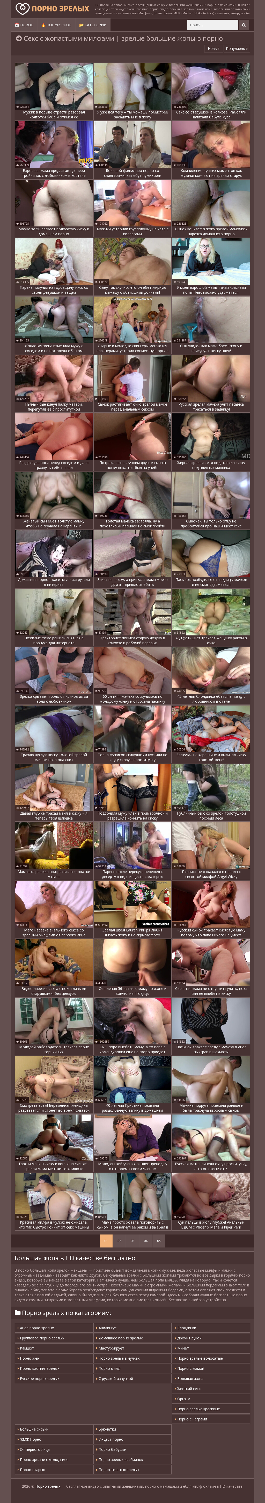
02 (119, 1241)
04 (146, 1241)
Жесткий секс (188, 1388)
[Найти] (244, 25)
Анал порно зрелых (36, 1327)
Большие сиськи (33, 1429)
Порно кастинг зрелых (39, 1368)
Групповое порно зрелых (41, 1338)
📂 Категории (93, 24)
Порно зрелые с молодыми (43, 1459)
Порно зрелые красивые (198, 1408)
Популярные (237, 48)
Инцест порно (110, 1439)
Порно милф (109, 1368)
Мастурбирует (111, 1348)
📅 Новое (24, 24)
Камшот (26, 1348)
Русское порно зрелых (39, 1378)
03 (132, 1241)
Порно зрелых (47, 1486)
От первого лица (34, 1449)
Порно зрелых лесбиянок (120, 1459)
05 (159, 1241)
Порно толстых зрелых (118, 1469)
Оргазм (183, 1398)
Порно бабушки (112, 1449)
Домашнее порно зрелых (120, 1338)
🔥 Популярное (56, 24)
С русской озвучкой (115, 1378)
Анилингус (107, 1327)
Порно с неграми (191, 1419)
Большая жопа (189, 1378)
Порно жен (29, 1358)
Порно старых (32, 1469)
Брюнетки (107, 1429)
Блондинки (186, 1327)
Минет (182, 1348)
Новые (213, 48)
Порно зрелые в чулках (118, 1358)
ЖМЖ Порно (30, 1439)
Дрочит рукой (189, 1338)
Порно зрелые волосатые (199, 1358)
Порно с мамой (190, 1368)
